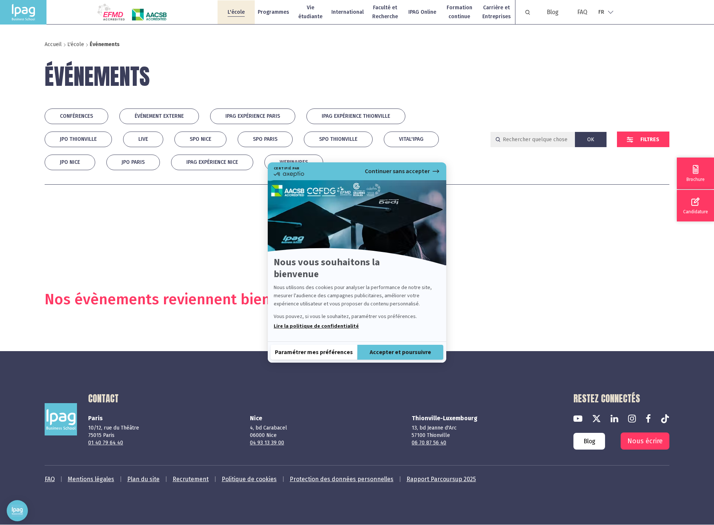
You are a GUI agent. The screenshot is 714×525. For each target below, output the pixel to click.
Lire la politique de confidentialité (316, 326)
